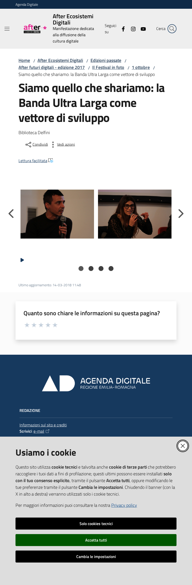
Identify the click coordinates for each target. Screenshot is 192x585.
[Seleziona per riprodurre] (22, 260)
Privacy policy (124, 505)
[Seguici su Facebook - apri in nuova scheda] (121, 28)
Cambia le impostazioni (96, 557)
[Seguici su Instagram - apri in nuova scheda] (131, 28)
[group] (57, 214)
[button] (172, 28)
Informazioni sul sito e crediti (43, 425)
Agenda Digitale (27, 4)
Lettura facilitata (32, 161)
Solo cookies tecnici (96, 524)
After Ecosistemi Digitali (60, 60)
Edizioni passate (105, 60)
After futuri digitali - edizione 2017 (51, 67)
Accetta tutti (96, 540)
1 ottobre (141, 67)
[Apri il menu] (7, 29)
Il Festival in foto (108, 67)
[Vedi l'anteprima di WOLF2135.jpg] (135, 214)
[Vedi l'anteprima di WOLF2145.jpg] (57, 214)
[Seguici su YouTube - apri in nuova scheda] (141, 28)
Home (24, 60)
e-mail (39, 431)
